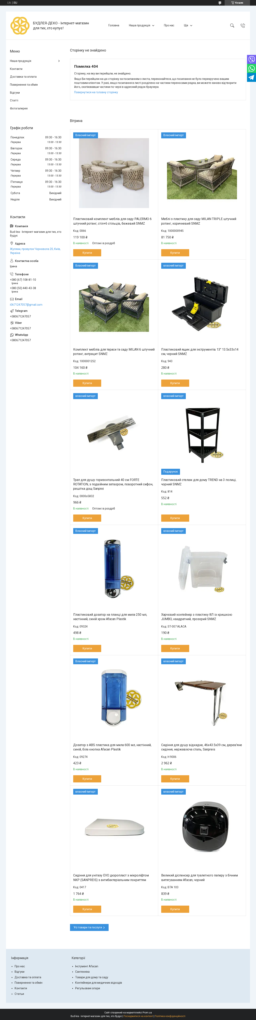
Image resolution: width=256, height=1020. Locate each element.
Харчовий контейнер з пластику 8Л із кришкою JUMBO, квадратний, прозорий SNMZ (196, 617)
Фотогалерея (19, 108)
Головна (113, 25)
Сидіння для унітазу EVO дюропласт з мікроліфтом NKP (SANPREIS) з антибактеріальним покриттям (111, 877)
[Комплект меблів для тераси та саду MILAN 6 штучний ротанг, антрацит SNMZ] (114, 303)
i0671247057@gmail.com (26, 304)
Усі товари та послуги (88, 927)
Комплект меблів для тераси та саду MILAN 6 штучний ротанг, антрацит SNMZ (114, 352)
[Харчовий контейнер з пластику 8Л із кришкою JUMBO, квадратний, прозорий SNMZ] (202, 569)
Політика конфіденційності (170, 1016)
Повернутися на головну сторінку (96, 92)
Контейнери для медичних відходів (98, 982)
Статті (14, 100)
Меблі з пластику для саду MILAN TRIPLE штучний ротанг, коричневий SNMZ (198, 221)
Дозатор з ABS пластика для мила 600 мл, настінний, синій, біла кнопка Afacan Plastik (112, 747)
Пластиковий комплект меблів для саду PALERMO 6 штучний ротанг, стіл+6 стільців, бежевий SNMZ (112, 221)
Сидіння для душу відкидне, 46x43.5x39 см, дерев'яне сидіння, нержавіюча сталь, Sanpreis (201, 747)
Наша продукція (139, 25)
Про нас (169, 25)
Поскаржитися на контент (138, 1016)
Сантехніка (82, 971)
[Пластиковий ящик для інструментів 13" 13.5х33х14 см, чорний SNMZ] (202, 303)
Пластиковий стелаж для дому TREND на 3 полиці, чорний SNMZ (198, 482)
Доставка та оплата (23, 76)
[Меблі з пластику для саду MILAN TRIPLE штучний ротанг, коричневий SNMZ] (202, 173)
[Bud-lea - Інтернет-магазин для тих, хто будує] (20, 26)
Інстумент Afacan (86, 966)
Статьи (19, 993)
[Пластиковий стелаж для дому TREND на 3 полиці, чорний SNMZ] (202, 434)
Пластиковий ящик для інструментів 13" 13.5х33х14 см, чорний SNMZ (199, 352)
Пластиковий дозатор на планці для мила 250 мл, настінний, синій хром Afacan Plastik (110, 617)
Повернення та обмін (24, 84)
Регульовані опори (87, 988)
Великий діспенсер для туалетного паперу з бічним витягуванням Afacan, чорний (199, 877)
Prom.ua (147, 1012)
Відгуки (15, 92)
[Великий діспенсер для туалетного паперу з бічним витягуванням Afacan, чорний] (202, 829)
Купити (87, 252)
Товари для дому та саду (91, 977)
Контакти (16, 68)
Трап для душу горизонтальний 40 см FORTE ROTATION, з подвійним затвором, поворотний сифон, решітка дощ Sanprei (113, 484)
